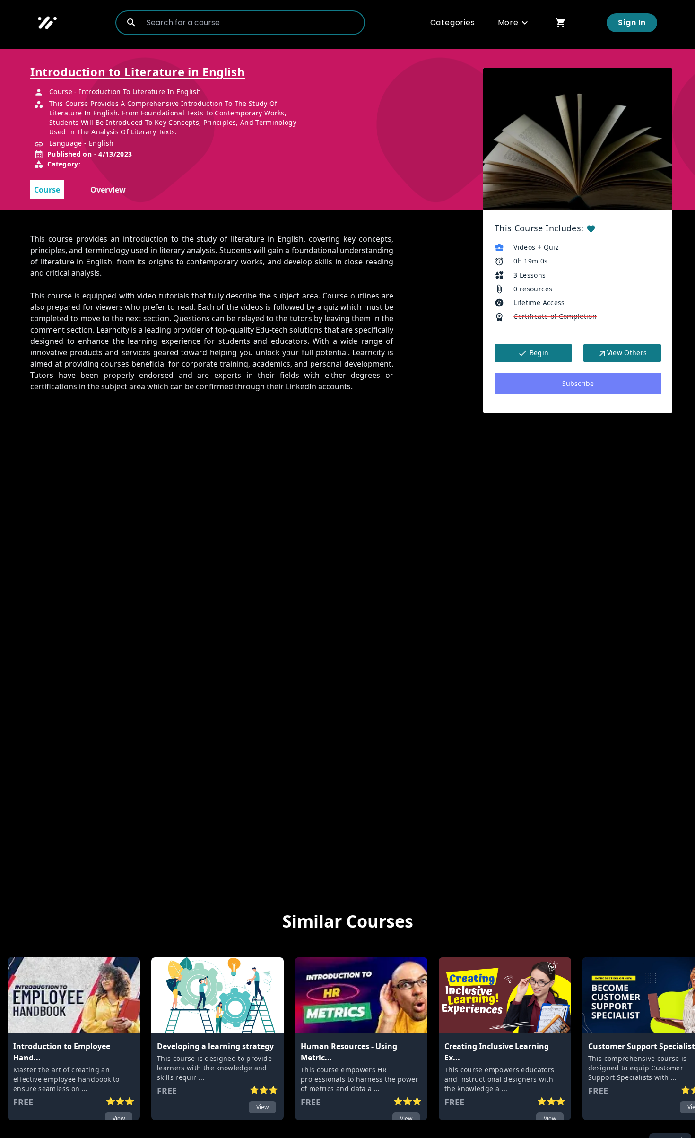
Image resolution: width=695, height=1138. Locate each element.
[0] (560, 22)
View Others (627, 352)
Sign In (632, 22)
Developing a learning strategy (215, 1046)
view (119, 1118)
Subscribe (578, 383)
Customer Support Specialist (641, 1046)
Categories (452, 22)
